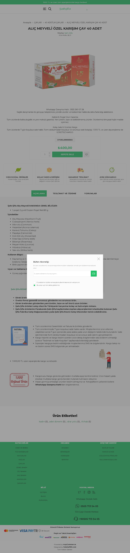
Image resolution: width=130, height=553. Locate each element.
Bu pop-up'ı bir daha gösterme (48, 285)
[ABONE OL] (94, 274)
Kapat (98, 259)
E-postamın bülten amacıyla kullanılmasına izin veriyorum (58, 282)
